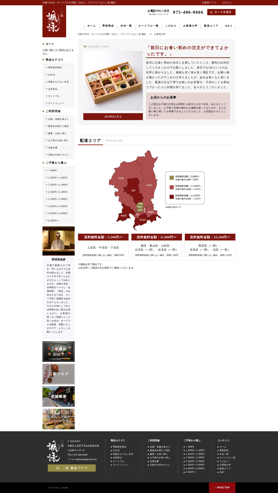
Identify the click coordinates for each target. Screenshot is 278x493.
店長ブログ (59, 374)
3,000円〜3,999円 (58, 206)
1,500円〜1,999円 (58, 185)
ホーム (91, 25)
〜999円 (52, 170)
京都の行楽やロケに (58, 155)
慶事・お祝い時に (57, 133)
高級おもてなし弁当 (58, 82)
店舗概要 (59, 396)
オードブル (54, 96)
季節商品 (108, 25)
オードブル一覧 (149, 25)
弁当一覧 (126, 25)
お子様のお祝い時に (58, 140)
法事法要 (52, 147)
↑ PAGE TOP (222, 487)
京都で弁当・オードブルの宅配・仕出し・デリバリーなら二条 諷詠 (79, 2)
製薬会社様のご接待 (58, 126)
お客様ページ (209, 2)
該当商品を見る (113, 116)
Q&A (228, 25)
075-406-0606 (80, 454)
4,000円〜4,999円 (58, 213)
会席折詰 (52, 89)
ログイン (227, 2)
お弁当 (51, 74)
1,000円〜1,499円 (58, 177)
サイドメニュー (56, 103)
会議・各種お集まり (58, 119)
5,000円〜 (53, 220)
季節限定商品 (55, 67)
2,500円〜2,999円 (58, 199)
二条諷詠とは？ (59, 351)
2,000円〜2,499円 (58, 192)
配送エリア (211, 25)
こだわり (171, 25)
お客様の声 (190, 25)
